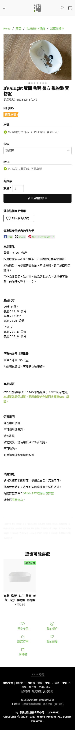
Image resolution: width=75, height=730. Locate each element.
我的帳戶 (52, 629)
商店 (18, 28)
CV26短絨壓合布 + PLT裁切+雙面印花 (33, 132)
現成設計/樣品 (36, 28)
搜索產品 (22, 629)
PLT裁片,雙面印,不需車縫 (25, 169)
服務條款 (17, 500)
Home (6, 28)
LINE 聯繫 (37, 674)
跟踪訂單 (22, 641)
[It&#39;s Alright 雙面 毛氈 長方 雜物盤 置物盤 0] (37, 57)
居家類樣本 (57, 28)
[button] (37, 8)
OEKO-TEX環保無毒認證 (38, 493)
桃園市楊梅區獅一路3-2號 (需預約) (44, 704)
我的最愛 (52, 641)
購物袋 (23, 654)
